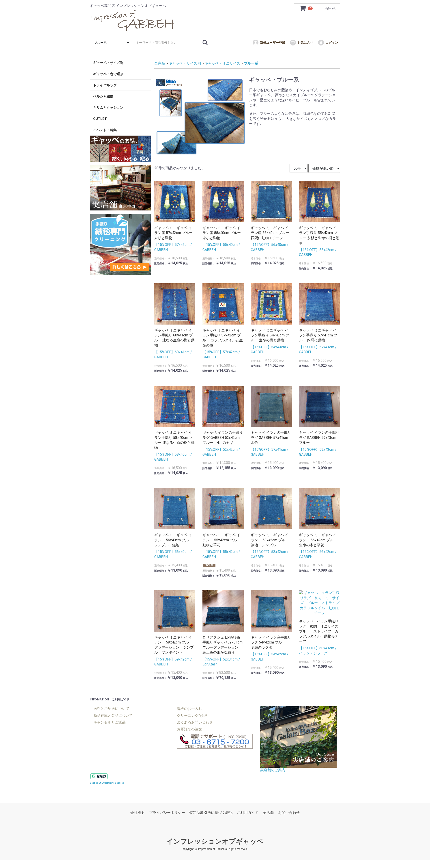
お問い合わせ (289, 812)
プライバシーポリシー (167, 812)
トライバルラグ (105, 85)
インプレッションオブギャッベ (215, 841)
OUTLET (100, 119)
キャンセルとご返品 (109, 722)
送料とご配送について (111, 708)
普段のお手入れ (189, 708)
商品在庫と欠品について (113, 715)
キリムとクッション (108, 108)
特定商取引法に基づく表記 (210, 812)
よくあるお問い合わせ (195, 722)
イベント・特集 (105, 130)
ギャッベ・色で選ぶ (108, 74)
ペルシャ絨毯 (103, 96)
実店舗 (268, 812)
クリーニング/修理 (192, 715)
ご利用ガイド (247, 812)
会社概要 (137, 812)
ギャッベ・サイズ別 (108, 63)
